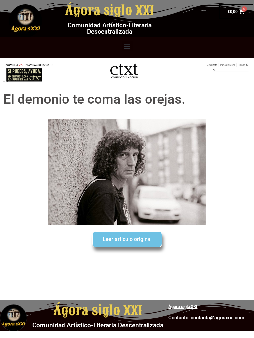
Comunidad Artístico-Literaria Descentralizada (110, 28)
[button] (127, 46)
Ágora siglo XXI (109, 10)
